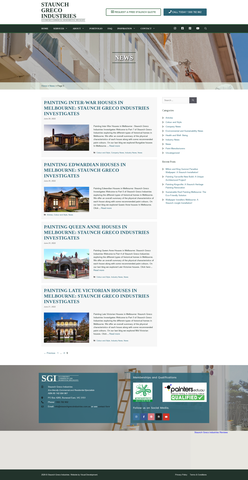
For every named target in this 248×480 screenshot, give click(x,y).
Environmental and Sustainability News (184, 131)
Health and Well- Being (177, 135)
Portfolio (95, 28)
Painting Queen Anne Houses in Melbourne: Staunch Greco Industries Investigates (96, 232)
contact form (104, 406)
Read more (114, 146)
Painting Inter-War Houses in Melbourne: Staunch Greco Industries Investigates (96, 108)
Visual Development (88, 475)
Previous (49, 353)
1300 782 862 (61, 402)
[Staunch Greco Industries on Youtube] (166, 416)
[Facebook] (182, 28)
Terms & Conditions (198, 475)
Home (44, 28)
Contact (146, 28)
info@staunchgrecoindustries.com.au (73, 406)
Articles (50, 215)
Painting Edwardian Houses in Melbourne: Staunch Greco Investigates (85, 170)
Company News (117, 153)
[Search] (193, 100)
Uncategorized (173, 152)
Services (58, 28)
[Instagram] (175, 28)
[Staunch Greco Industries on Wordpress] (158, 416)
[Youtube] (198, 28)
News (52, 86)
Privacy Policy (181, 475)
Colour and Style (103, 153)
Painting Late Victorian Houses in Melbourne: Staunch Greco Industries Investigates (96, 296)
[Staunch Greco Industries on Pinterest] (151, 416)
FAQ (110, 28)
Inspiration (124, 28)
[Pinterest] (190, 28)
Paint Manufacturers (175, 148)
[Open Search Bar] (205, 28)
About (77, 28)
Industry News (131, 153)
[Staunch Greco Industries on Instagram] (136, 416)
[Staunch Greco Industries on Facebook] (144, 416)
